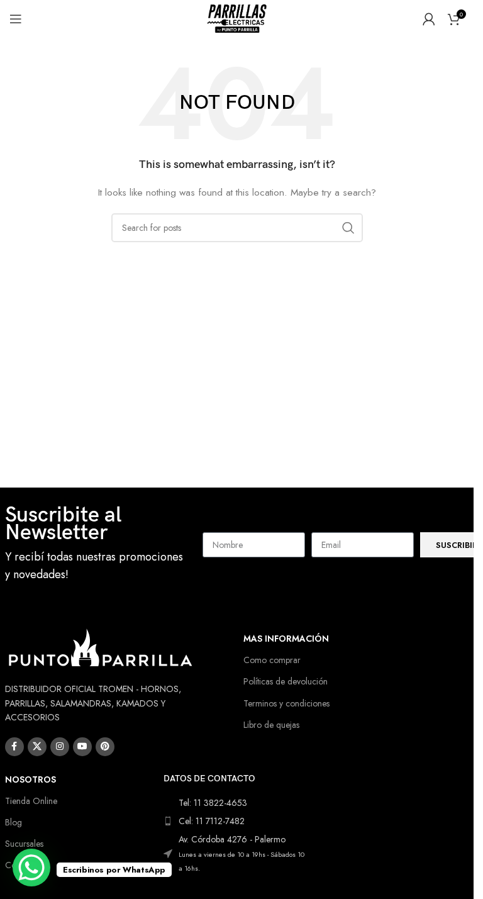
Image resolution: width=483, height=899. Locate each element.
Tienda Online (31, 801)
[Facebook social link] (14, 746)
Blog (13, 822)
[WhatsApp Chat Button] (31, 867)
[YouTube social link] (82, 746)
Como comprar (272, 660)
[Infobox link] (98, 545)
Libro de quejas (271, 724)
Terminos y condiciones (286, 703)
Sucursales (24, 843)
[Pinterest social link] (105, 746)
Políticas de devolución (285, 681)
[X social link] (37, 746)
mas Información (286, 638)
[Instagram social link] (59, 746)
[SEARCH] (348, 227)
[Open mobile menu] (15, 18)
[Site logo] (237, 17)
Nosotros (30, 779)
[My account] (428, 18)
